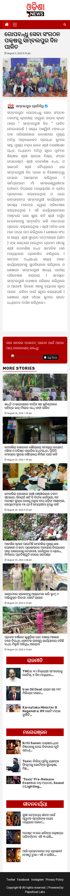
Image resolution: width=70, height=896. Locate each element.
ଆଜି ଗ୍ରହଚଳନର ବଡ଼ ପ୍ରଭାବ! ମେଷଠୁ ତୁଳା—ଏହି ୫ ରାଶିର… (42, 853)
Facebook (23, 879)
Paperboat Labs (35, 892)
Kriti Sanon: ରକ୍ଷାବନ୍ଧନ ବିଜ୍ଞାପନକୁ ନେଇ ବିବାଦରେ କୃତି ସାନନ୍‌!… (40, 746)
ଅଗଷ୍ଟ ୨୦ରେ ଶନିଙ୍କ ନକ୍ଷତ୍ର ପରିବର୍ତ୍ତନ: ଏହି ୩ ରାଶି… (42, 835)
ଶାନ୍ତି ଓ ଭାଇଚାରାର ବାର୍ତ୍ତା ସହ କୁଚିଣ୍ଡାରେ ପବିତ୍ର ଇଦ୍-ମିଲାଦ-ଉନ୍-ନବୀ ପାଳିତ (30, 406)
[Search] (64, 24)
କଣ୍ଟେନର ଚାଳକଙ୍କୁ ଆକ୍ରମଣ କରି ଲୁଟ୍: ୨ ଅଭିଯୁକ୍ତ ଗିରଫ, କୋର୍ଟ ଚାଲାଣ (31, 596)
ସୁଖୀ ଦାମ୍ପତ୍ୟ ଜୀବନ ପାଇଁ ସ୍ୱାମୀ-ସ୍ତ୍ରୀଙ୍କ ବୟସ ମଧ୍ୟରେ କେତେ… (38, 818)
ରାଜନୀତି (35, 660)
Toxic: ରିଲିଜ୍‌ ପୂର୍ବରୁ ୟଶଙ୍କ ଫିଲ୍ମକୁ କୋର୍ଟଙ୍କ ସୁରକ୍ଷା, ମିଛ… (40, 764)
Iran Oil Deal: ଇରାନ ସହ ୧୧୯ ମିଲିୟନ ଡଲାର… (41, 691)
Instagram (37, 879)
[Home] (7, 24)
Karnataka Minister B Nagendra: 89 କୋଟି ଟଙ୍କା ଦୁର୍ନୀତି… (41, 711)
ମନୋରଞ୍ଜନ (35, 732)
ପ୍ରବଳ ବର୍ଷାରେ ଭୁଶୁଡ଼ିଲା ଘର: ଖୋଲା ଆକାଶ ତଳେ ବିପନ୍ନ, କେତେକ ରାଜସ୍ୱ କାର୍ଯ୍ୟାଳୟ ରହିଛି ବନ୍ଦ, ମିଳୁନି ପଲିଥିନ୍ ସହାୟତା (34, 640)
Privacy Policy (55, 879)
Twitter (10, 879)
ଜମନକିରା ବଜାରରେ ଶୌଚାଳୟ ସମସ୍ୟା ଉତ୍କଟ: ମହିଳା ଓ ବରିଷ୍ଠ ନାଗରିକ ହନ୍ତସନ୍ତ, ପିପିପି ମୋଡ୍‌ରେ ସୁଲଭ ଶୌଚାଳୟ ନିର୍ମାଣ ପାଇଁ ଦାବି (33, 451)
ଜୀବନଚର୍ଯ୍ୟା (35, 804)
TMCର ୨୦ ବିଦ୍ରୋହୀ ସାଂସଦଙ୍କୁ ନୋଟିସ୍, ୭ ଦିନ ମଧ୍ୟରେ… (42, 673)
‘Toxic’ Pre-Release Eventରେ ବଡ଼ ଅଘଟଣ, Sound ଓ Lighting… (43, 783)
